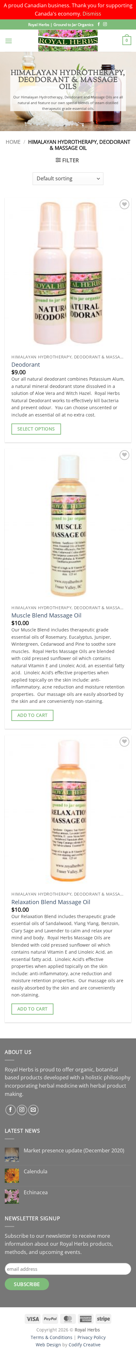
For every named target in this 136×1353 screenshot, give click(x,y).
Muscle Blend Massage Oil (46, 615)
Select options (36, 429)
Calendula (35, 1172)
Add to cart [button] (32, 715)
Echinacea (36, 1193)
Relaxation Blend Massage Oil (50, 902)
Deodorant (25, 364)
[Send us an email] (33, 1110)
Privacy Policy (91, 1337)
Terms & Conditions (51, 1337)
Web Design (48, 1345)
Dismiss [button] (92, 13)
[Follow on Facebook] (99, 24)
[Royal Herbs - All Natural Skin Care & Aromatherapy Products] (68, 41)
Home (13, 141)
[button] (8, 41)
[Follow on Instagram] (105, 24)
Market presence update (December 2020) (74, 1151)
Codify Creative (85, 1345)
